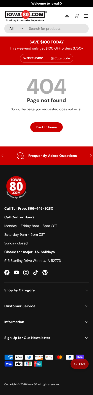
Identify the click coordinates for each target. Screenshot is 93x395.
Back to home (46, 127)
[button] (76, 16)
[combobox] (46, 28)
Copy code (62, 58)
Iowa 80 (32, 384)
